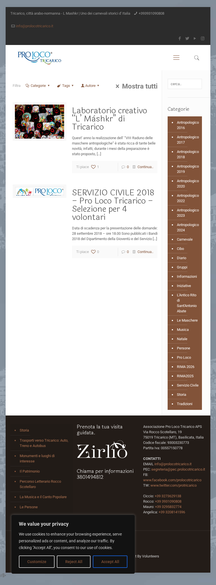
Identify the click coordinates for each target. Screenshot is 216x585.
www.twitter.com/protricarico (173, 485)
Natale (182, 339)
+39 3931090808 (168, 501)
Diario (181, 258)
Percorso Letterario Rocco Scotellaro (40, 484)
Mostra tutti (140, 86)
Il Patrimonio (30, 471)
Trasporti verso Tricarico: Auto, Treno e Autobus (44, 443)
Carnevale (185, 239)
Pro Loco (184, 357)
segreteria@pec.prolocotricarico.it (178, 469)
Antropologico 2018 (188, 154)
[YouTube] (195, 38)
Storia (181, 394)
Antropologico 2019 (188, 169)
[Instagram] (203, 38)
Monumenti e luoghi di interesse (37, 458)
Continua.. (145, 167)
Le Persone (29, 507)
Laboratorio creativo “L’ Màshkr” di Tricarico (109, 118)
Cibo (180, 249)
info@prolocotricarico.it (34, 26)
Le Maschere (187, 320)
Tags (66, 85)
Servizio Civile (188, 385)
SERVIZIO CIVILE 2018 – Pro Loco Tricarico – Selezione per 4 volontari (113, 204)
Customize (36, 561)
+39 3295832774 (168, 507)
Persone (183, 348)
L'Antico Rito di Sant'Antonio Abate (187, 303)
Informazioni (187, 276)
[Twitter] (187, 38)
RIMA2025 (185, 376)
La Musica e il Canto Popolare (43, 497)
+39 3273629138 (168, 496)
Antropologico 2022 (188, 198)
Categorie (38, 85)
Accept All (110, 561)
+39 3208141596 (172, 512)
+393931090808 (151, 13)
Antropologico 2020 (188, 183)
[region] (73, 544)
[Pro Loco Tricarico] (39, 57)
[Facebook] (180, 38)
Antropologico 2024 (188, 227)
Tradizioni (184, 404)
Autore (90, 85)
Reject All (73, 561)
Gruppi (182, 267)
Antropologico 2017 (188, 139)
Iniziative (184, 286)
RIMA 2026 (185, 367)
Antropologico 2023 (188, 213)
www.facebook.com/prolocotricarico (172, 480)
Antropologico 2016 (188, 125)
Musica (183, 329)
